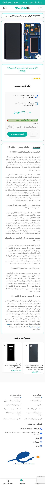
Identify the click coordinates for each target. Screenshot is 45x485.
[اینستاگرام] (41, 442)
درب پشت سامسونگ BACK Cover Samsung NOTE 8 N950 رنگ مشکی (12, 366)
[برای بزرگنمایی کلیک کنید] (38, 56)
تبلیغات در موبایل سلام (34, 408)
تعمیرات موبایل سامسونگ (12, 408)
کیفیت (36, 123)
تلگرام (37, 438)
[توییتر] (41, 446)
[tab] (36, 147)
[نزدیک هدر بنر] (3, 2)
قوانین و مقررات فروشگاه (12, 418)
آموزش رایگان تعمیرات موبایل (34, 413)
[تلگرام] (41, 438)
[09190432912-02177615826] (41, 429)
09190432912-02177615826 (30, 428)
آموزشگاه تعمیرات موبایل (12, 401)
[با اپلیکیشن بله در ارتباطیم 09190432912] (36, 103)
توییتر (37, 446)
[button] (26, 345)
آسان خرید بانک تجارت (13, 405)
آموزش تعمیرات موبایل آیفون (13, 413)
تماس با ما (38, 405)
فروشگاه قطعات (36, 401)
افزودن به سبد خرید (17, 134)
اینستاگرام (36, 442)
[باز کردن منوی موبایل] (40, 8)
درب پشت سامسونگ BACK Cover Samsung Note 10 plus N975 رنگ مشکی (33, 367)
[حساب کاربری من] (4, 8)
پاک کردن (8, 127)
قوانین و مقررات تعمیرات (33, 418)
